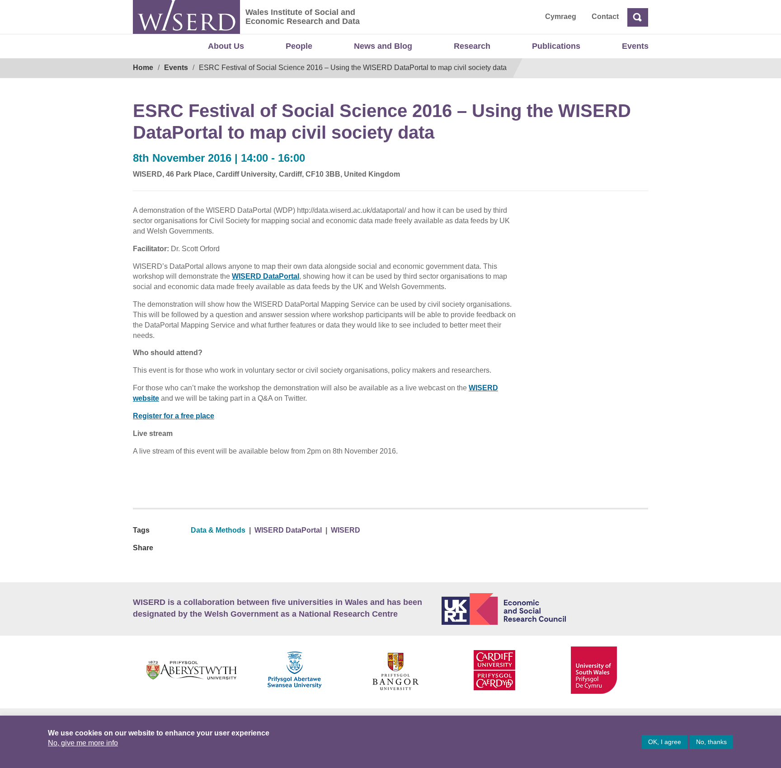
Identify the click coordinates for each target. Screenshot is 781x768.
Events (635, 46)
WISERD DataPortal (265, 276)
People (299, 46)
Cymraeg (560, 16)
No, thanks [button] (711, 741)
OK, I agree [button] (664, 741)
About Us (226, 46)
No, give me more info (83, 743)
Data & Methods (218, 530)
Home (143, 67)
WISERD (345, 530)
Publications (556, 46)
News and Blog (383, 46)
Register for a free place (173, 416)
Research (472, 46)
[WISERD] (186, 17)
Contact (605, 16)
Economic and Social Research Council (545, 609)
